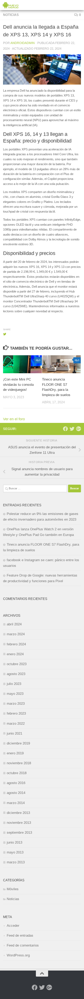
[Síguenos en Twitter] (72, 428)
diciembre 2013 (18, 813)
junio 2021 (14, 733)
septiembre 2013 (19, 832)
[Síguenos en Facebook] (65, 428)
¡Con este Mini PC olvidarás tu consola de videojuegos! (18, 384)
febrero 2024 (16, 644)
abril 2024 (14, 624)
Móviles (13, 889)
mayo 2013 (15, 852)
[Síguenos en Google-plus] (78, 428)
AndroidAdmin (22, 43)
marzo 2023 (16, 703)
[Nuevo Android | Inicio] (13, 5)
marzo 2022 (16, 723)
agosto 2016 (16, 783)
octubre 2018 (17, 773)
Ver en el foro (14, 419)
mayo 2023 (15, 694)
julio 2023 (14, 684)
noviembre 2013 (19, 823)
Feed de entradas (20, 935)
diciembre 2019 (18, 743)
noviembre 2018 (19, 763)
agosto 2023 (16, 674)
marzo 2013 (16, 862)
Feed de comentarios (23, 945)
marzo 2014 (16, 803)
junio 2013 (14, 842)
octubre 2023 (17, 664)
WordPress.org (18, 955)
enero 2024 (15, 654)
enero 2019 (15, 753)
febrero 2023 (16, 713)
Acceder (13, 926)
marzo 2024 (16, 634)
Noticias (11, 15)
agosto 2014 (16, 793)
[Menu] (79, 5)
